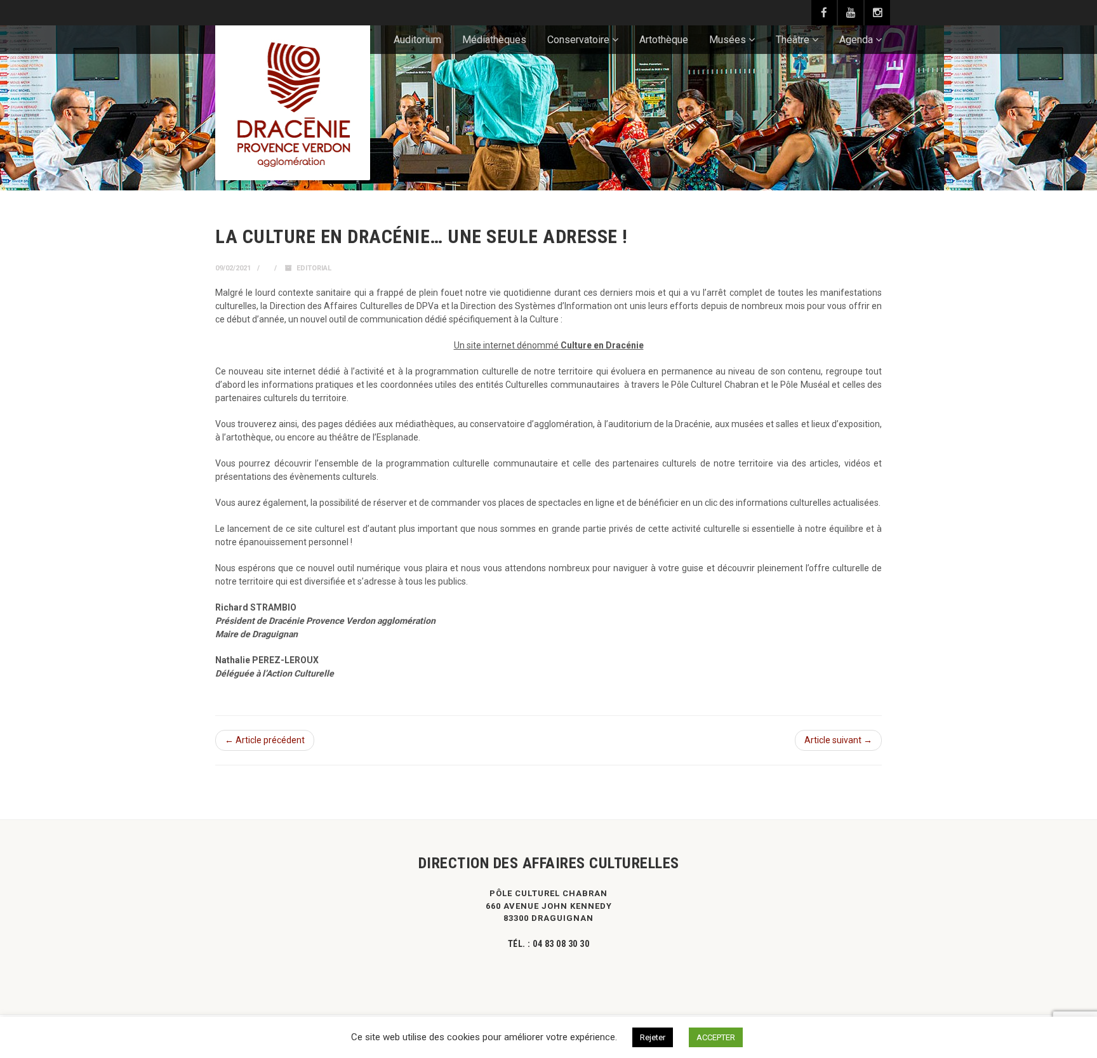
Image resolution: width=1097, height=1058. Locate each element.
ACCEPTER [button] (715, 1037)
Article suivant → (838, 740)
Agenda (856, 40)
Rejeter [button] (652, 1037)
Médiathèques (494, 40)
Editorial (313, 268)
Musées (727, 40)
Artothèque (663, 40)
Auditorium (417, 40)
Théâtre (792, 40)
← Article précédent (265, 740)
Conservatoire (578, 40)
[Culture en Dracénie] (292, 103)
